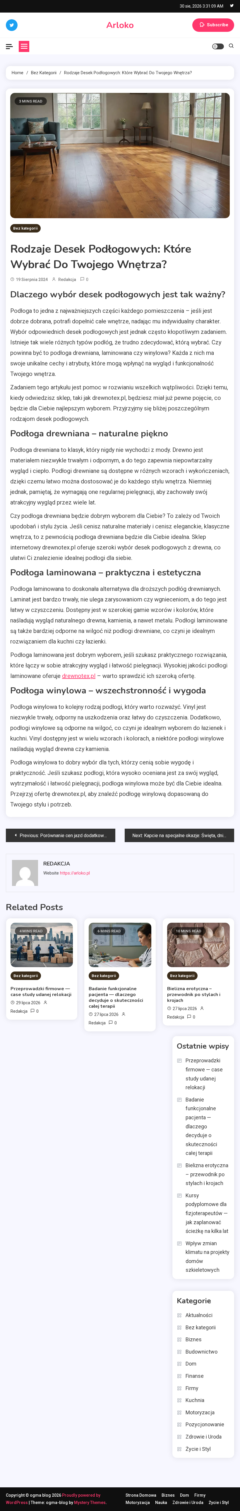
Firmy (192, 1388)
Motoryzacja (200, 1412)
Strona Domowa (141, 1495)
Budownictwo (201, 1352)
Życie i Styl (198, 1449)
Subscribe (217, 24)
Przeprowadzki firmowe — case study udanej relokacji (41, 991)
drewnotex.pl (78, 675)
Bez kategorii (25, 228)
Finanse (195, 1376)
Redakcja (67, 279)
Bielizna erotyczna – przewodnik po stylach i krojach (193, 994)
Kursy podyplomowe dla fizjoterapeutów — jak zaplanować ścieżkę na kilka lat (207, 1213)
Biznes (194, 1339)
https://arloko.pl (75, 873)
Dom (191, 1364)
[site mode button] (218, 46)
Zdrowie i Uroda (204, 1437)
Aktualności (199, 1315)
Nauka (161, 1502)
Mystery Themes (90, 1502)
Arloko (120, 25)
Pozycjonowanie (205, 1424)
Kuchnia (195, 1400)
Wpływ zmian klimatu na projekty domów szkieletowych (207, 1256)
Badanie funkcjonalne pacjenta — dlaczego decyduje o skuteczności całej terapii (116, 997)
